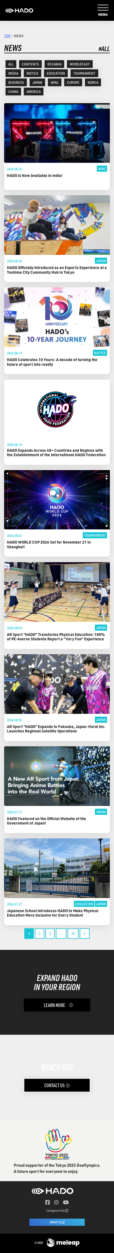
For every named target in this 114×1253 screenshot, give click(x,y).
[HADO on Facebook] (47, 1202)
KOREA (93, 82)
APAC (55, 82)
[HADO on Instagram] (56, 1202)
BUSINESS (16, 82)
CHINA (13, 91)
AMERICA (34, 91)
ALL (11, 64)
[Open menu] (102, 8)
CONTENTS (30, 64)
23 (73, 933)
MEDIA (13, 73)
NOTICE (32, 73)
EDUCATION (56, 73)
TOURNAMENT (84, 73)
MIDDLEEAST (80, 64)
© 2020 (39, 1243)
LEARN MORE (54, 1005)
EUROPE (73, 82)
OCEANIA (54, 64)
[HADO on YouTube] (66, 1202)
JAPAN (37, 82)
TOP (7, 36)
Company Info (55, 1210)
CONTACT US (54, 1085)
